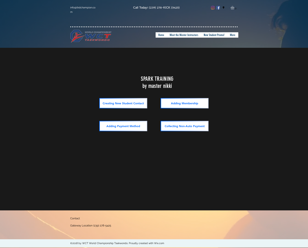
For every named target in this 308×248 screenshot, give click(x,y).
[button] (234, 7)
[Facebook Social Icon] (218, 7)
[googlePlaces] (223, 7)
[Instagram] (213, 7)
